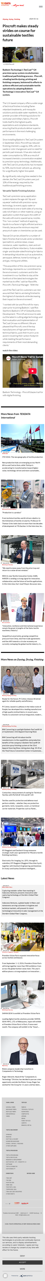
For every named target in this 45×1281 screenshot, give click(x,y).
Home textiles (25, 1121)
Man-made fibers (11, 1109)
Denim (23, 1118)
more (22, 1269)
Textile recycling (11, 1157)
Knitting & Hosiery (12, 1139)
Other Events (10, 1194)
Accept (22, 1262)
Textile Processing (12, 1155)
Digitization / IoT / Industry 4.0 (16, 1162)
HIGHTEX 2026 (10, 1182)
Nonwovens (25, 1111)
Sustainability (10, 1169)
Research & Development (14, 1160)
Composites (25, 1114)
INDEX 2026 (9, 1185)
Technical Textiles (27, 1109)
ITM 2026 (8, 1180)
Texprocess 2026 (11, 1189)
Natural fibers (10, 1107)
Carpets (24, 1123)
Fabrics (23, 1107)
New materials (10, 1114)
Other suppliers (11, 1146)
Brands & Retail (26, 1125)
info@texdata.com (24, 1215)
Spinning (9, 1134)
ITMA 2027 (9, 1178)
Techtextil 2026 (11, 1187)
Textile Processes (12, 1150)
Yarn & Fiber (10, 1102)
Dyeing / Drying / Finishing (14, 1143)
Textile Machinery (12, 1130)
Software (9, 1164)
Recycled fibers (11, 1111)
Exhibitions (9, 1173)
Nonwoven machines (12, 1141)
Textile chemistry (12, 1166)
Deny (22, 1256)
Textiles (24, 1102)
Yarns (8, 1116)
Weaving (8, 1137)
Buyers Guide (31, 1173)
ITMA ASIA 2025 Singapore (14, 1191)
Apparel (23, 1116)
